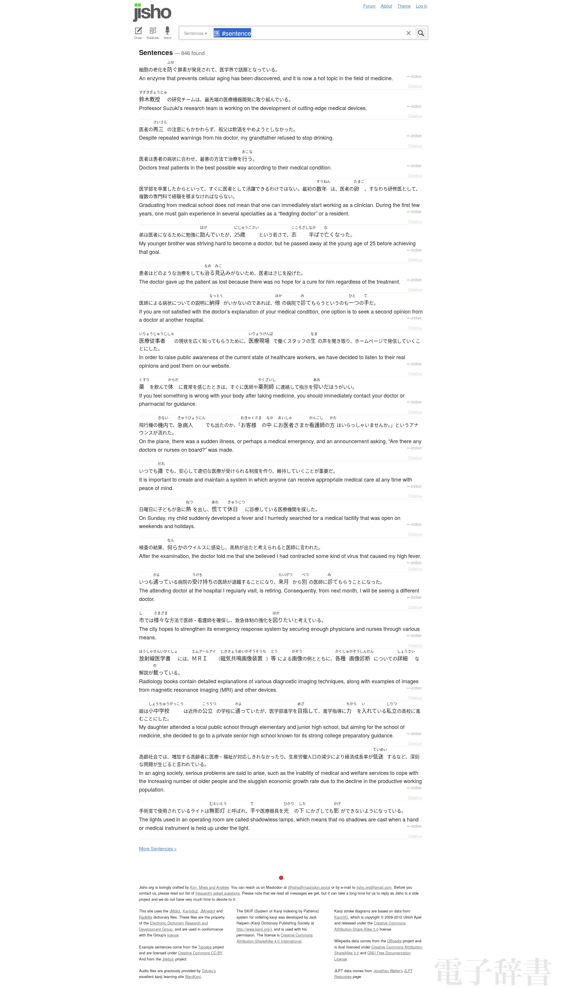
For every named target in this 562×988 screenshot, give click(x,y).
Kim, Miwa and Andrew (209, 887)
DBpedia (394, 941)
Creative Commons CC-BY (200, 953)
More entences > (158, 848)
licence (173, 935)
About (386, 6)
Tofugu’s (209, 970)
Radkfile (145, 917)
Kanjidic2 (190, 911)
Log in (421, 6)
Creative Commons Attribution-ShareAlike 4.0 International (275, 938)
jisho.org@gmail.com (374, 887)
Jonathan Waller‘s (388, 970)
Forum (369, 6)
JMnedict (207, 911)
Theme (404, 6)
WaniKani (193, 976)
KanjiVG (341, 917)
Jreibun (416, 76)
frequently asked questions (218, 893)
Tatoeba (205, 947)
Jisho (152, 12)
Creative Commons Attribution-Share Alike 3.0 (370, 926)
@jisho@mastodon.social (309, 887)
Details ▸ (415, 85)
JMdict (174, 911)
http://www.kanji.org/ (253, 929)
